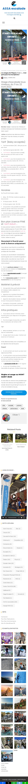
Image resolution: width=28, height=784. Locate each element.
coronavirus (7, 544)
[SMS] (25, 783)
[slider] (12, 517)
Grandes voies (8, 563)
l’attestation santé (11, 278)
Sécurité (21, 594)
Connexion (4, 617)
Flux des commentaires (8, 621)
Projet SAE (20, 571)
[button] (14, 497)
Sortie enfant (7, 582)
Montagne (19, 567)
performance (14, 408)
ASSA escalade (14, 8)
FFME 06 (3, 767)
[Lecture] (3, 517)
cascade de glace (9, 536)
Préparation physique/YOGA (11, 575)
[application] (14, 496)
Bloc (18, 528)
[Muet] (21, 517)
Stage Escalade (11, 70)
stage (22, 408)
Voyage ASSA (8, 605)
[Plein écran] (24, 517)
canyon (4, 444)
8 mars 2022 (11, 77)
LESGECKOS (4, 771)
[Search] (14, 18)
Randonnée (7, 578)
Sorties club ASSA (9, 586)
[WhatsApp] (14, 783)
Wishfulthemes (14, 781)
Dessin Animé (7, 548)
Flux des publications (7, 619)
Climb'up (6, 540)
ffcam (17, 559)
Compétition (18, 540)
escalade (10, 405)
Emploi (19, 548)
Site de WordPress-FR (8, 623)
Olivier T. (6, 77)
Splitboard (6, 590)
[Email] (19, 783)
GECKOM (3, 769)
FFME (2, 765)
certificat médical (12, 267)
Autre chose (7, 528)
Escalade (3, 70)
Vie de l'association (21, 70)
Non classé (7, 571)
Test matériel (7, 598)
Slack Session (21, 446)
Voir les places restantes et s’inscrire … (14, 393)
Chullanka (4, 763)
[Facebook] (3, 783)
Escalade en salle (9, 555)
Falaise (6, 559)
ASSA (3, 405)
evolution (19, 405)
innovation (6, 567)
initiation (4, 408)
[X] (8, 783)
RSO (8, 444)
